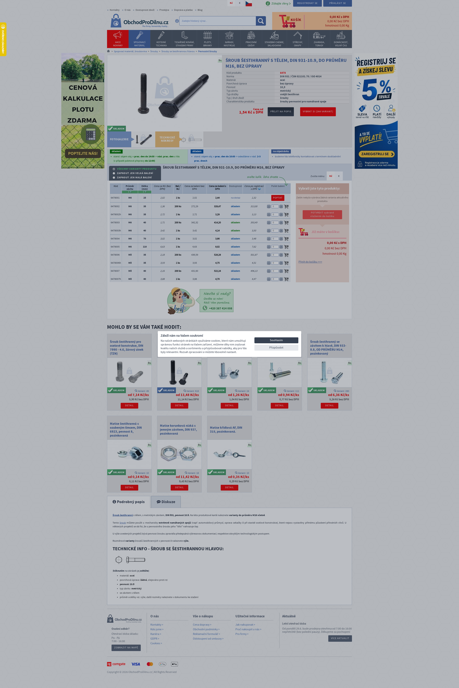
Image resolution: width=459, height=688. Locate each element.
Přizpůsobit (276, 347)
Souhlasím (276, 340)
